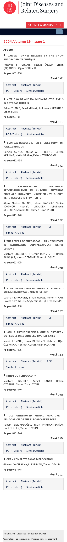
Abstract (11, 85)
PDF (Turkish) (14, 90)
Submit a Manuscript (44, 25)
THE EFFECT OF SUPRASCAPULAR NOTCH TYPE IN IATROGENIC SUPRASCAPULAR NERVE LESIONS (33, 244)
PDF (49, 226)
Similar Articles (35, 90)
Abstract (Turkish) (31, 85)
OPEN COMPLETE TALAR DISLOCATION (29, 459)
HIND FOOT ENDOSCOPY (21, 375)
